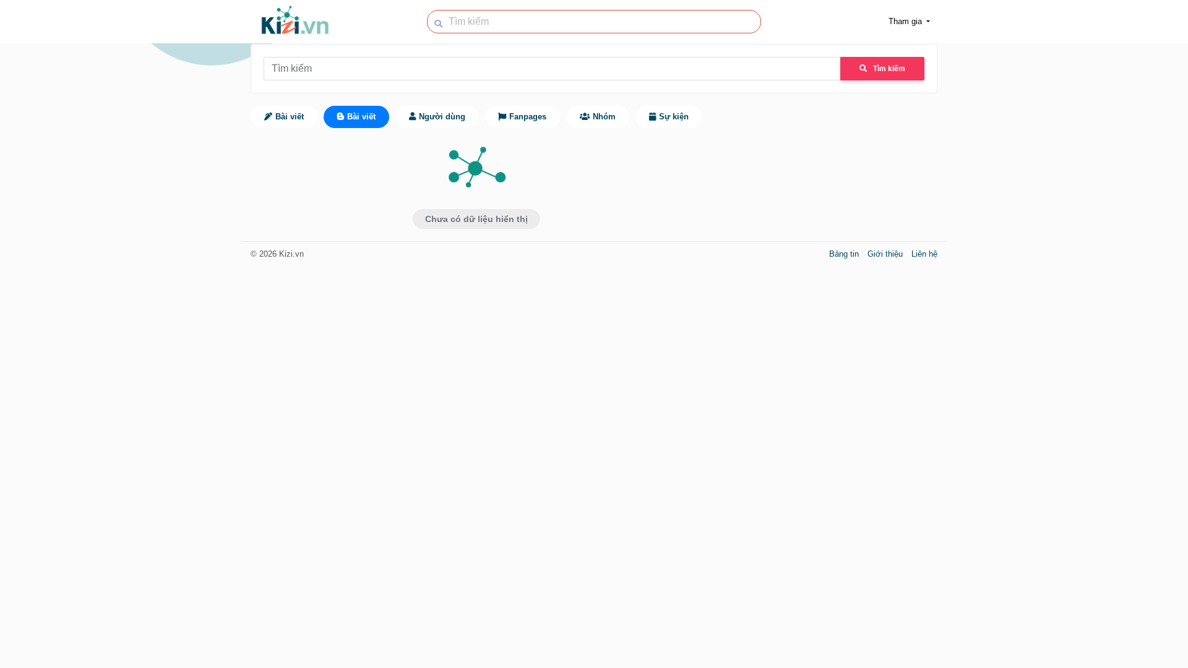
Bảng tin (845, 254)
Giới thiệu (886, 254)
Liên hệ (924, 254)
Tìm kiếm (889, 68)
